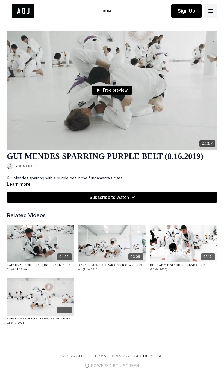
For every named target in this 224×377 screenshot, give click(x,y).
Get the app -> (148, 356)
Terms (99, 356)
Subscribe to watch (109, 197)
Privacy (121, 356)
